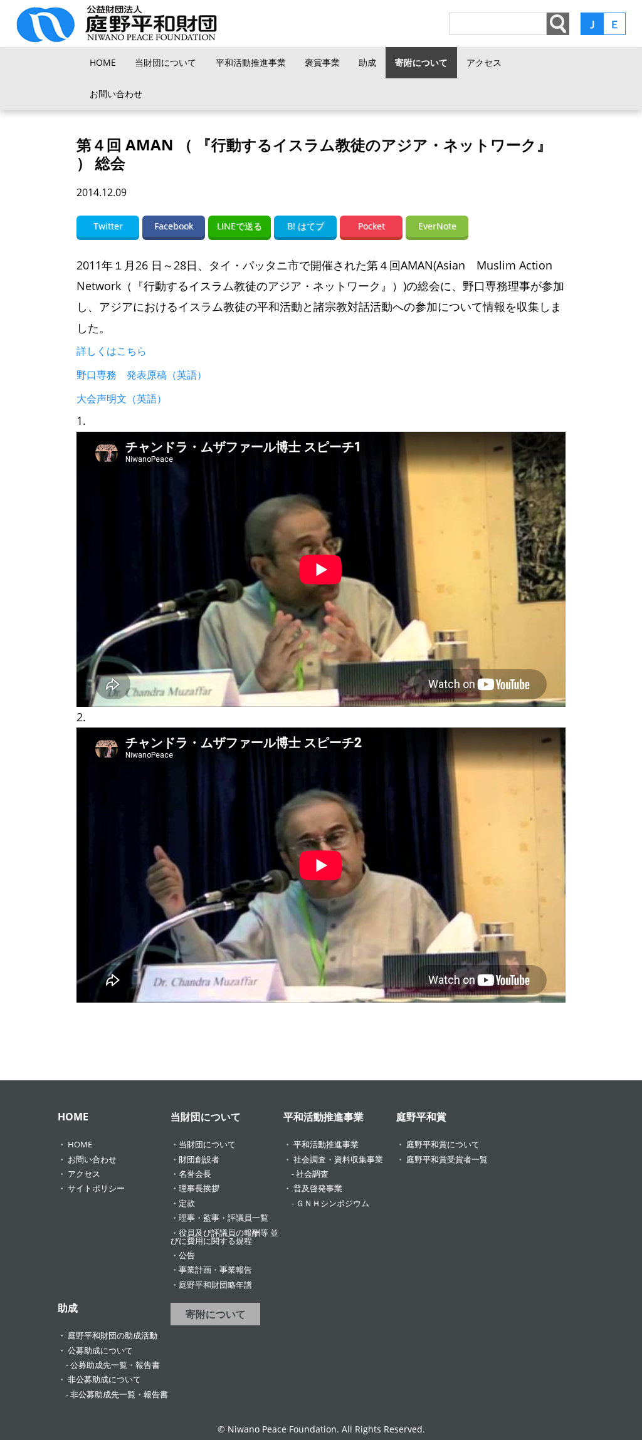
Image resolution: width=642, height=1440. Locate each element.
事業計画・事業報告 (215, 1269)
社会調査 (312, 1173)
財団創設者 (199, 1159)
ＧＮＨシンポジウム (332, 1203)
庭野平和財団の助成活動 (112, 1335)
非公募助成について (104, 1379)
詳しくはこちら (111, 351)
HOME (103, 62)
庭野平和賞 (421, 1117)
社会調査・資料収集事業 (338, 1159)
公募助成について (100, 1350)
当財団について (165, 62)
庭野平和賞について (443, 1144)
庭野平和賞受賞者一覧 (447, 1159)
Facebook (173, 226)
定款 (187, 1203)
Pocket (371, 226)
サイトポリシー (96, 1188)
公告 (187, 1255)
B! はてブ (305, 226)
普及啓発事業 (317, 1188)
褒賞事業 (322, 62)
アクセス (484, 62)
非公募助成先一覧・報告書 (119, 1394)
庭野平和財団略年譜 (215, 1284)
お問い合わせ (116, 94)
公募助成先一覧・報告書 (115, 1364)
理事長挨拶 (199, 1188)
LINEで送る (239, 226)
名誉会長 (195, 1173)
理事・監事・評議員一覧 (223, 1217)
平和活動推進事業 (251, 62)
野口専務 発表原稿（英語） (141, 375)
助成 (367, 62)
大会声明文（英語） (121, 398)
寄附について (421, 62)
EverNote (437, 226)
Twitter (108, 226)
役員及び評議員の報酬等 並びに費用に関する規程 (224, 1236)
